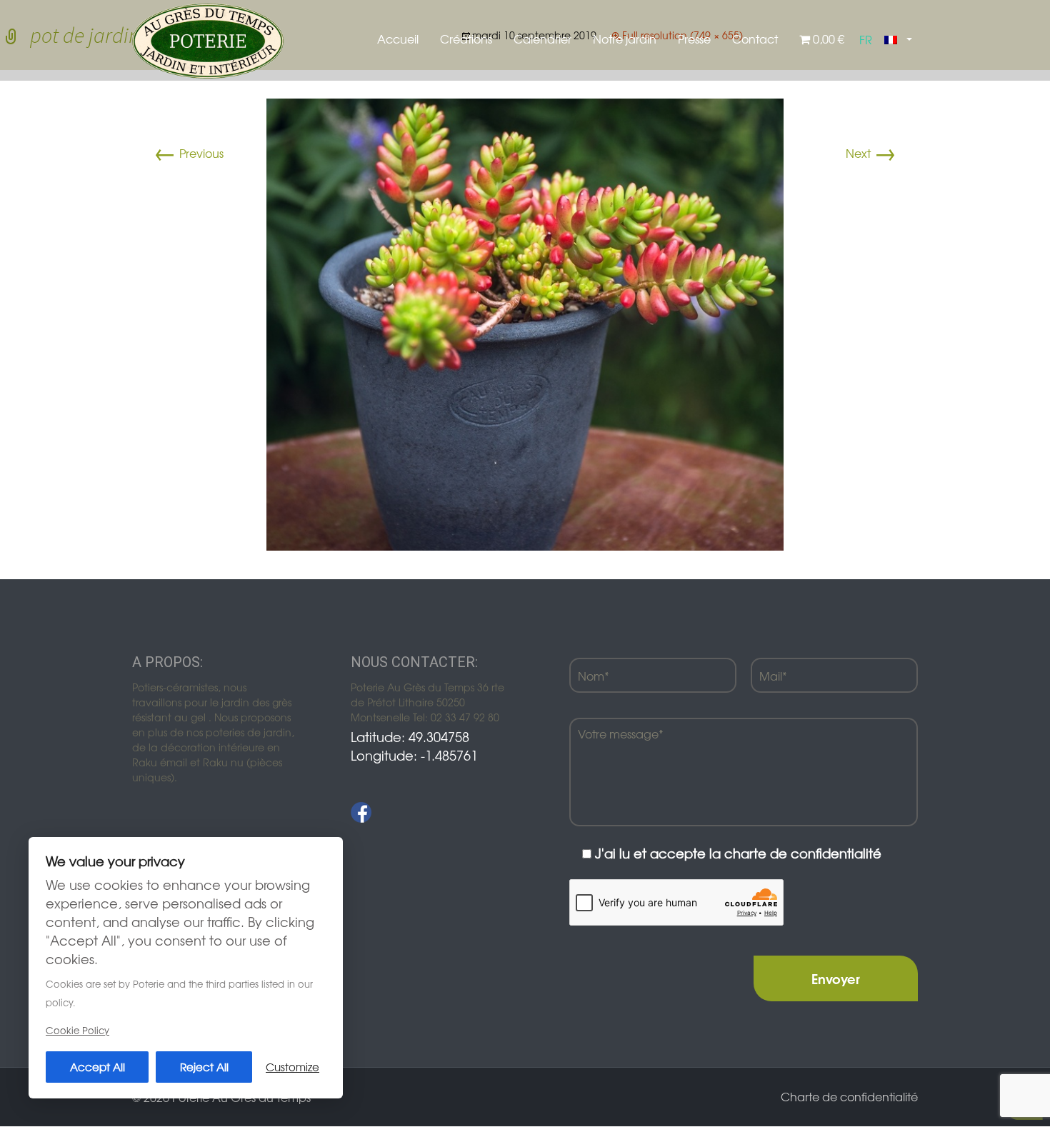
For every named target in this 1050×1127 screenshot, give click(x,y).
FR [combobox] (865, 39)
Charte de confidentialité (849, 1096)
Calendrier (542, 38)
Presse (694, 38)
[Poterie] (208, 39)
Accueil (398, 38)
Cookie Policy (77, 1030)
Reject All (204, 1066)
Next (871, 152)
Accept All (97, 1066)
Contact (755, 38)
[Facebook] (361, 812)
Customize (292, 1066)
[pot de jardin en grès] (525, 322)
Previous (189, 152)
